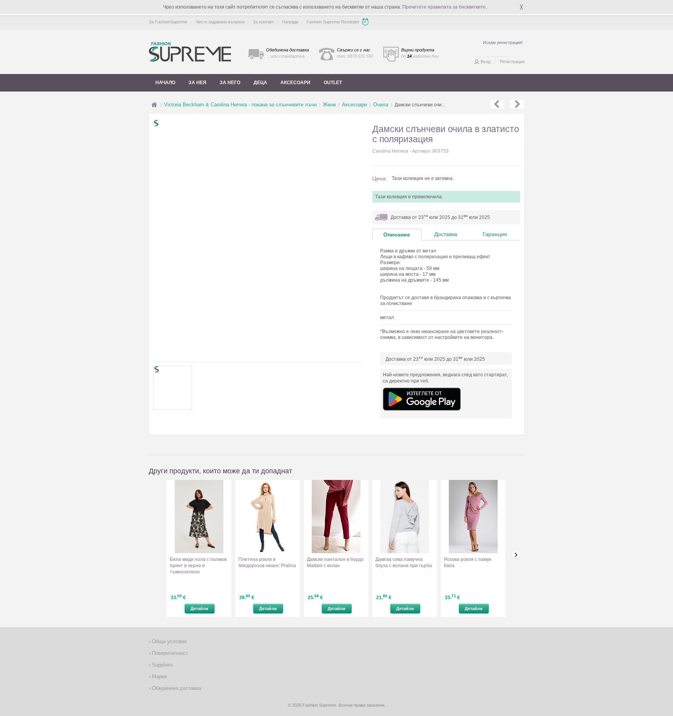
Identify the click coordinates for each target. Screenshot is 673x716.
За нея (197, 82)
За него (230, 82)
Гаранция (495, 234)
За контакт (263, 21)
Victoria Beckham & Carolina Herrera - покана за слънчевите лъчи (240, 105)
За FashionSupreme (168, 21)
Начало (165, 82)
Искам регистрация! (503, 42)
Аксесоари (295, 82)
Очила (380, 105)
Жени (329, 105)
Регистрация (512, 61)
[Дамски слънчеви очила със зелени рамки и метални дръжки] (497, 104)
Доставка (445, 234)
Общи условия (168, 641)
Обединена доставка (175, 688)
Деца (260, 82)
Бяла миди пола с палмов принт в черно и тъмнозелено (198, 566)
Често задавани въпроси (220, 21)
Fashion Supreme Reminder (333, 21)
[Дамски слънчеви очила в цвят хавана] (517, 104)
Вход (485, 61)
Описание (396, 234)
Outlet (333, 82)
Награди (290, 21)
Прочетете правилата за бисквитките (444, 7)
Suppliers (161, 665)
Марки (158, 676)
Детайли (199, 608)
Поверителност (169, 653)
